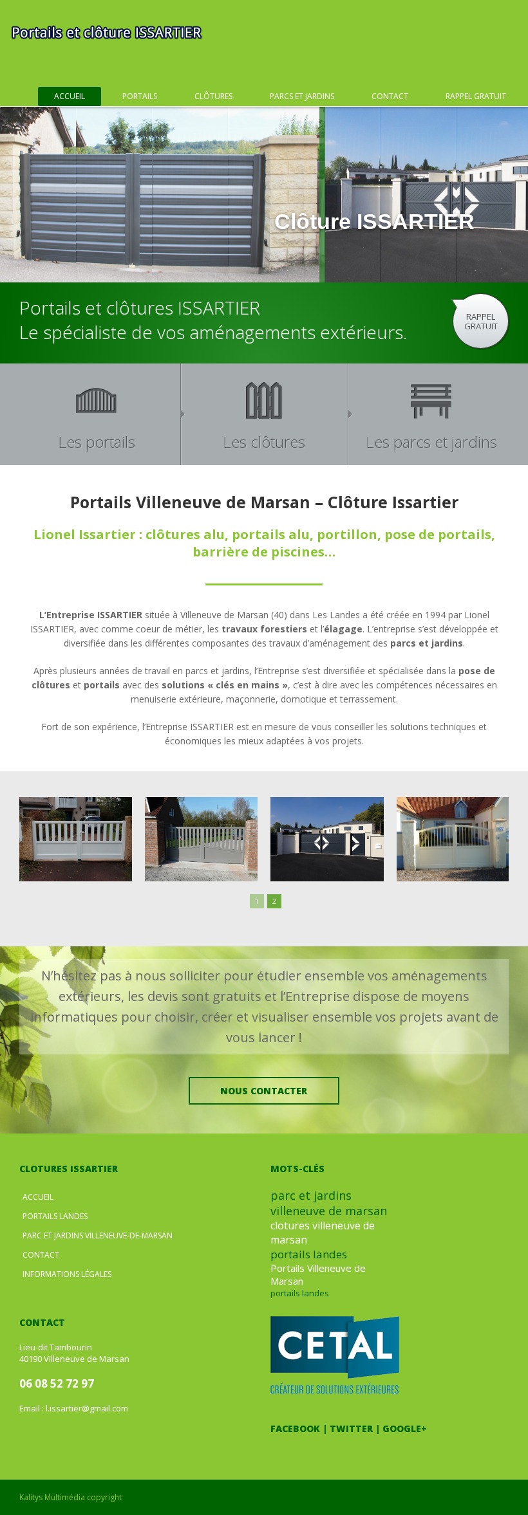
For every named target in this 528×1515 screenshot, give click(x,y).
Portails (139, 96)
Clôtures (213, 96)
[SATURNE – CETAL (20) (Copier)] (333, 839)
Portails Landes (55, 1216)
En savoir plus (456, 263)
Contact (390, 96)
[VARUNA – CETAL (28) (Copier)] (82, 839)
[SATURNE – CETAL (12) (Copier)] (458, 839)
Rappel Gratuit (476, 96)
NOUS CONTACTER (263, 1091)
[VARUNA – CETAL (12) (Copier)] (207, 839)
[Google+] (327, 1446)
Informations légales (67, 1274)
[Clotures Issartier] (106, 32)
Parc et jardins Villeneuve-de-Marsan (98, 1235)
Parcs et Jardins (302, 96)
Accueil (69, 96)
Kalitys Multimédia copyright (70, 1497)
